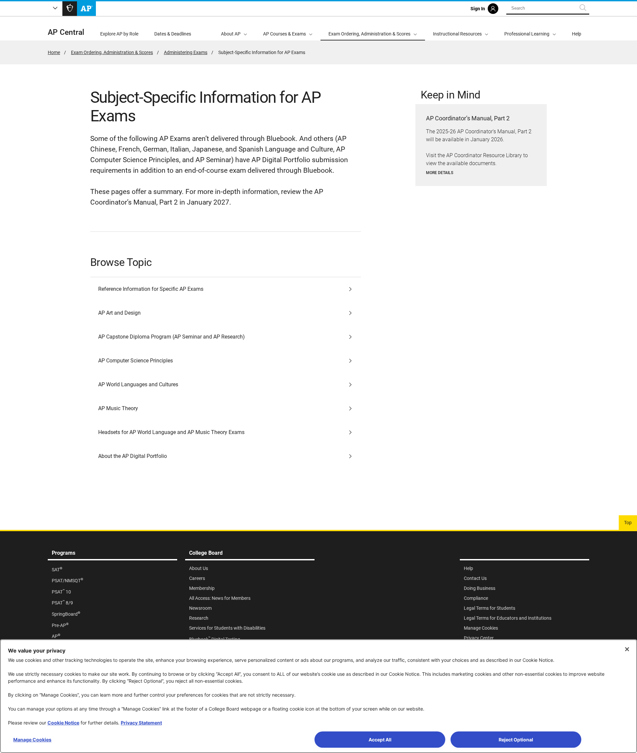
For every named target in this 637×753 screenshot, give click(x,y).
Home (54, 52)
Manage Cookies (32, 739)
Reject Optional (516, 739)
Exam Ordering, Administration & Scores (112, 52)
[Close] (627, 649)
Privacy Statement (141, 722)
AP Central (66, 32)
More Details (439, 172)
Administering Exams (185, 52)
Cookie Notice (63, 722)
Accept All (380, 739)
